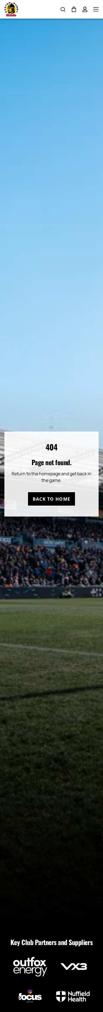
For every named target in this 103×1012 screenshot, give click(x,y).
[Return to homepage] (11, 9)
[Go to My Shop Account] (85, 9)
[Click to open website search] (63, 9)
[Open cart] (74, 9)
